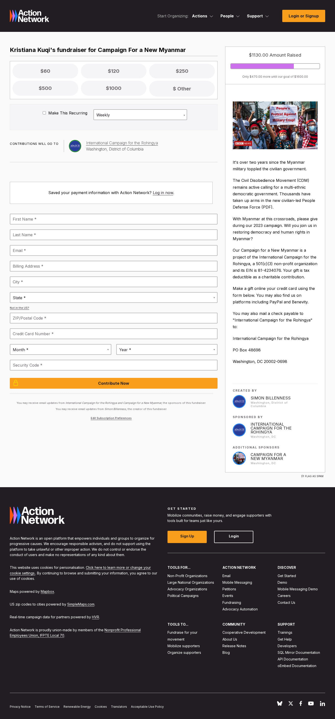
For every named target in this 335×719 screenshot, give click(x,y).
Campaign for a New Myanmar (268, 456)
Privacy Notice (20, 706)
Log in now (163, 192)
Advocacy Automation (240, 609)
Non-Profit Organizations (187, 576)
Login (234, 536)
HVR (95, 617)
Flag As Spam (314, 476)
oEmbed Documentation (297, 666)
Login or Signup (304, 15)
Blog (226, 652)
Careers (284, 596)
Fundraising (231, 602)
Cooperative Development (244, 632)
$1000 (113, 88)
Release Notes (234, 646)
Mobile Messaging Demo (298, 589)
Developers (287, 646)
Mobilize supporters (184, 646)
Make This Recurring (67, 113)
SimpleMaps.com (80, 604)
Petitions (229, 589)
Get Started (287, 576)
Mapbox (47, 591)
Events (227, 596)
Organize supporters (184, 652)
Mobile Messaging (237, 582)
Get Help (285, 639)
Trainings (285, 632)
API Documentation (293, 659)
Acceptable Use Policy (147, 706)
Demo (282, 582)
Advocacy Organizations (187, 589)
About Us (229, 639)
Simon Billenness (271, 398)
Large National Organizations (191, 582)
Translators (119, 706)
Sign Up (187, 536)
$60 (45, 71)
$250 (182, 71)
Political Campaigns (183, 596)
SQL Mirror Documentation (299, 652)
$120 (113, 71)
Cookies (101, 706)
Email (226, 576)
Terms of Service (47, 706)
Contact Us (286, 602)
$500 (45, 88)
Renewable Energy (77, 706)
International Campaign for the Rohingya (271, 428)
